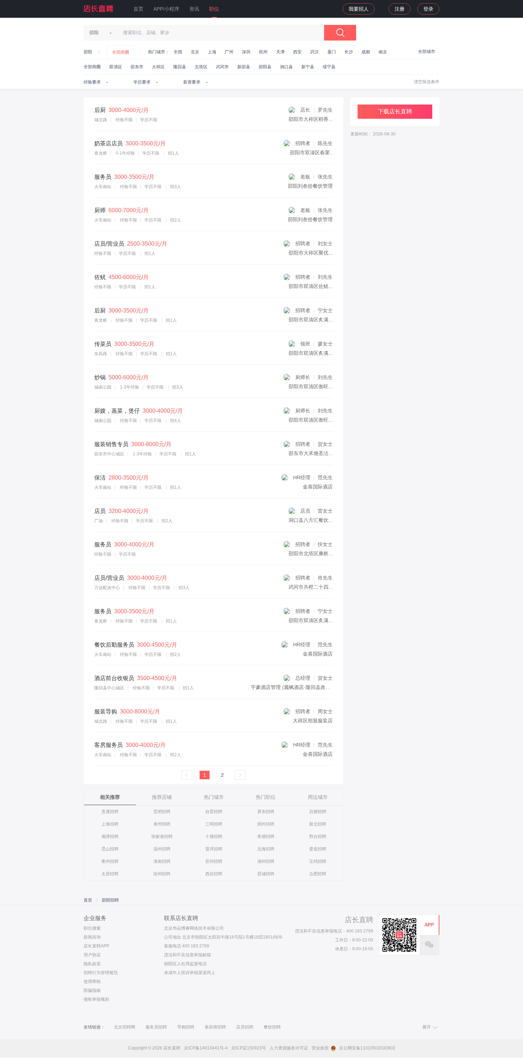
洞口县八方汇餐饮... (311, 520)
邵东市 (137, 66)
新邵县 (243, 66)
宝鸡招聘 (317, 861)
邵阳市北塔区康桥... (311, 553)
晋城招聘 (265, 873)
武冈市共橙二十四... (311, 587)
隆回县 (179, 66)
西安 (297, 51)
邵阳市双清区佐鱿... (311, 286)
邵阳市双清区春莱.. (311, 152)
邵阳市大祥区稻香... (311, 119)
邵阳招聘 (110, 900)
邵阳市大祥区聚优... (311, 253)
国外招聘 (265, 824)
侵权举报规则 (96, 999)
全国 (178, 51)
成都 (365, 51)
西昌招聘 (213, 873)
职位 (214, 9)
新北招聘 (317, 824)
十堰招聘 (213, 836)
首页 (138, 9)
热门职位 (266, 797)
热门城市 (214, 797)
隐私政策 (92, 963)
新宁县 (307, 66)
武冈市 (222, 66)
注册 (400, 9)
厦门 (331, 51)
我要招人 (359, 9)
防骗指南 (92, 990)
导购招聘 (185, 1027)
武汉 (314, 51)
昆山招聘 (109, 848)
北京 (195, 51)
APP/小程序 (166, 9)
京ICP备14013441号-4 (206, 1048)
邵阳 (88, 51)
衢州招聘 (109, 861)
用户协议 (92, 954)
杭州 (263, 51)
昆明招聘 (161, 811)
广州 (229, 51)
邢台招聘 (317, 836)
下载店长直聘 (395, 111)
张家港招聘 (162, 836)
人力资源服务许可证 (289, 1048)
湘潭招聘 (109, 836)
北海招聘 (265, 848)
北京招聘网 (124, 1027)
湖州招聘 (265, 861)
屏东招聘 (265, 811)
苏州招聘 (213, 861)
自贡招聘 (213, 811)
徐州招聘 (161, 873)
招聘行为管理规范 (101, 972)
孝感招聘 (265, 836)
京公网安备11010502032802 (366, 1048)
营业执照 (320, 1048)
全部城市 (426, 51)
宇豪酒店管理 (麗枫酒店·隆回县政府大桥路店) (301, 687)
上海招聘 (109, 824)
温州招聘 (161, 848)
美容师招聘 (215, 1027)
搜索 (340, 33)
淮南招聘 (161, 861)
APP (429, 925)
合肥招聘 (317, 873)
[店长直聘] (99, 8)
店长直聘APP (96, 946)
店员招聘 (244, 1027)
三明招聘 (213, 824)
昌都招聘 (317, 811)
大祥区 (158, 66)
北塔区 (201, 66)
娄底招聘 (317, 848)
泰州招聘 (161, 824)
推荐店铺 (162, 797)
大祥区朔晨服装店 (313, 720)
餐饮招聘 (272, 1027)
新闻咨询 (92, 937)
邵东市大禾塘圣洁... (311, 453)
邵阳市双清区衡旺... (311, 386)
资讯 (194, 9)
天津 (280, 51)
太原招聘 (109, 873)
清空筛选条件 (426, 81)
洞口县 (286, 66)
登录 (428, 9)
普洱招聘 (213, 848)
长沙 (348, 51)
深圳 (246, 51)
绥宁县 (329, 66)
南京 (383, 51)
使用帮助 (92, 981)
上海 (212, 51)
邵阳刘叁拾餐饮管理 (310, 186)
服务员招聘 (156, 1027)
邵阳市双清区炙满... (311, 319)
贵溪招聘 (109, 811)
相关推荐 (110, 797)
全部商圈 (120, 52)
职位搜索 (92, 928)
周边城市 (318, 797)
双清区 (115, 66)
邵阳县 (265, 66)
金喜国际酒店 (318, 487)
